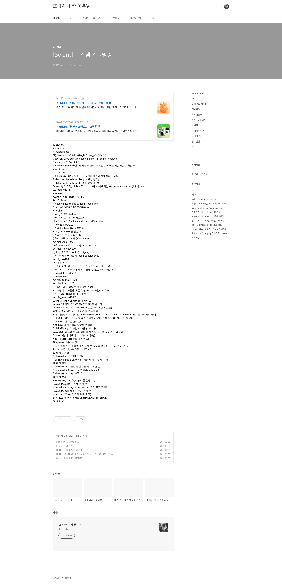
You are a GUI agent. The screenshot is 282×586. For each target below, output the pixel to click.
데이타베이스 (198, 130)
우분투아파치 (197, 216)
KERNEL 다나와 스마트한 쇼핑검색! (79, 126)
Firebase (203, 224)
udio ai (195, 207)
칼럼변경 (195, 212)
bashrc (208, 216)
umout (220, 220)
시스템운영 (135, 18)
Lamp (194, 229)
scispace (217, 207)
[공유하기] (65, 419)
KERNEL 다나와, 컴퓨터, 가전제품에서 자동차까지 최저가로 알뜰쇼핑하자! (97, 131)
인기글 (204, 173)
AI (71, 18)
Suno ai (212, 203)
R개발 (194, 199)
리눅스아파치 (205, 229)
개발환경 (115, 18)
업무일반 (196, 141)
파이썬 (206, 220)
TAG (153, 18)
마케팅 (195, 125)
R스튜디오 (212, 199)
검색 (219, 6)
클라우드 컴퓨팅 (91, 18)
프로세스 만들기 (220, 229)
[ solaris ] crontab (66, 441)
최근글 (195, 173)
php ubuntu (205, 207)
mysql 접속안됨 (212, 233)
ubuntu (202, 199)
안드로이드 (196, 220)
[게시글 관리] (69, 419)
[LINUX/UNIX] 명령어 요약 (69, 450)
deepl (194, 224)
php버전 (195, 237)
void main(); (198, 92)
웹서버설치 (219, 216)
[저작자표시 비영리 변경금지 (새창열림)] (91, 419)
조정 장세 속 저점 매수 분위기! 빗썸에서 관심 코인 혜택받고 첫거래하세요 (96, 107)
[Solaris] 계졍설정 (65, 445)
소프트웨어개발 (199, 120)
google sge (215, 224)
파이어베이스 (197, 233)
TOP (226, 579)
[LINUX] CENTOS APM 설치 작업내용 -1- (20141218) (83, 454)
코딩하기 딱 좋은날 (71, 6)
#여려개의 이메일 (199, 203)
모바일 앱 (196, 136)
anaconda (223, 203)
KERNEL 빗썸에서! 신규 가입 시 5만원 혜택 (83, 103)
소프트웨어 (63, 529)
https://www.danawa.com (70, 121)
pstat (224, 233)
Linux (209, 212)
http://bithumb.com (67, 98)
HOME (56, 18)
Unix (203, 212)
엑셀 (213, 220)
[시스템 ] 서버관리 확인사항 (69, 458)
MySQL (217, 212)
